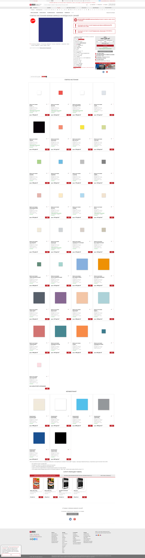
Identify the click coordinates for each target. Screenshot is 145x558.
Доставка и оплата (71, 7)
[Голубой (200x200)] (82, 195)
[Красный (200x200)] (60, 92)
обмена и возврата (47, 467)
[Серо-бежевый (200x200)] (39, 229)
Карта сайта (86, 537)
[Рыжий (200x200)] (82, 331)
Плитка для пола (54, 537)
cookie (9, 546)
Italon (63, 535)
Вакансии (74, 541)
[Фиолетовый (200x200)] (60, 298)
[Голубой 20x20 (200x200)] (82, 404)
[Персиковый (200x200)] (82, 298)
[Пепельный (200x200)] (60, 229)
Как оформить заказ (87, 536)
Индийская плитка (55, 542)
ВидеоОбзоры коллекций (88, 541)
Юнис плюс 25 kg (33, 490)
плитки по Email (88, 19)
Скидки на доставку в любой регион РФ (102, 25)
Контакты (84, 7)
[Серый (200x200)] (103, 92)
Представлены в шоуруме (88, 542)
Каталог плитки (54, 533)
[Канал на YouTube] (31, 539)
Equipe (63, 552)
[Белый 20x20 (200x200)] (60, 404)
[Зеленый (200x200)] (39, 161)
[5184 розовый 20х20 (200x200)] (39, 195)
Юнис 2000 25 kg (48, 490)
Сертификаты (75, 535)
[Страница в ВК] (33, 539)
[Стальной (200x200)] (82, 161)
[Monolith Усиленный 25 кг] (65, 483)
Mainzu (63, 550)
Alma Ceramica (64, 541)
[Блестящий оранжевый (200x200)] (103, 264)
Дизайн (49, 7)
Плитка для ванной (55, 535)
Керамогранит (54, 536)
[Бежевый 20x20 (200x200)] (39, 404)
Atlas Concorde (64, 543)
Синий (48, 45)
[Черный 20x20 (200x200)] (60, 438)
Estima (63, 542)
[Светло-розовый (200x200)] (39, 365)
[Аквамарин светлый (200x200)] (60, 331)
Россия (79, 44)
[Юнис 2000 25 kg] (50, 483)
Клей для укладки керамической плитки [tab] (44, 475)
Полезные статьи (86, 535)
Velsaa (63, 547)
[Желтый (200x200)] (60, 195)
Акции (58, 7)
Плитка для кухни (54, 538)
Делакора (64, 537)
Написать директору (87, 538)
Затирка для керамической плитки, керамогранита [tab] (77, 475)
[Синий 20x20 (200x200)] (39, 438)
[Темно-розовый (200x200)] (39, 331)
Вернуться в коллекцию (111, 12)
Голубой (44, 45)
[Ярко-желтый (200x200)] (82, 127)
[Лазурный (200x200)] (60, 161)
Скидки (74, 537)
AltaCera (63, 540)
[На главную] (36, 532)
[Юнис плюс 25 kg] (36, 483)
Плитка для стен (54, 540)
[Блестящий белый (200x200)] (82, 92)
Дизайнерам (95, 7)
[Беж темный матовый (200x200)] (103, 229)
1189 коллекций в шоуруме (78, 0)
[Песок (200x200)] (103, 195)
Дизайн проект (86, 533)
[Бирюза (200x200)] (103, 298)
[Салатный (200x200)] (103, 127)
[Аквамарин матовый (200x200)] (103, 331)
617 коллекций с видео (67, 0)
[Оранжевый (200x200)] (60, 127)
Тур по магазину (87, 0)
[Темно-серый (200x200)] (39, 298)
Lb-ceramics (64, 545)
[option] (105, 65)
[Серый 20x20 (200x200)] (103, 404)
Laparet (63, 536)
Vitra (63, 548)
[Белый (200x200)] (39, 92)
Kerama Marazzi (83, 42)
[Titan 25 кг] (80, 483)
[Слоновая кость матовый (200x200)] (82, 229)
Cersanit (63, 538)
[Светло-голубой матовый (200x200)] (60, 264)
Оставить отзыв (72, 514)
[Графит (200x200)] (103, 161)
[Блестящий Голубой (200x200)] (82, 264)
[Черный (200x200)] (39, 127)
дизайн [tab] (35, 76)
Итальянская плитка (55, 541)
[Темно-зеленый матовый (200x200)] (39, 264)
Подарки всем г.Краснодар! (99, 31)
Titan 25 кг (76, 490)
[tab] (44, 77)
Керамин (63, 546)
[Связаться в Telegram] (99, 0)
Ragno (63, 551)
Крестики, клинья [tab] (105, 475)
